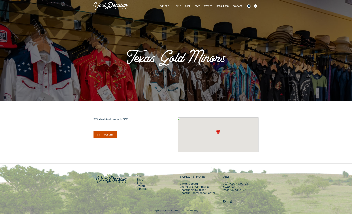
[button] (170, 6)
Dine (178, 6)
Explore (164, 6)
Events (208, 6)
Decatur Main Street (193, 189)
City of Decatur (189, 183)
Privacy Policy (192, 210)
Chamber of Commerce (195, 186)
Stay (197, 6)
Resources (222, 6)
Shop (187, 6)
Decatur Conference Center (197, 192)
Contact (237, 6)
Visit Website (105, 134)
